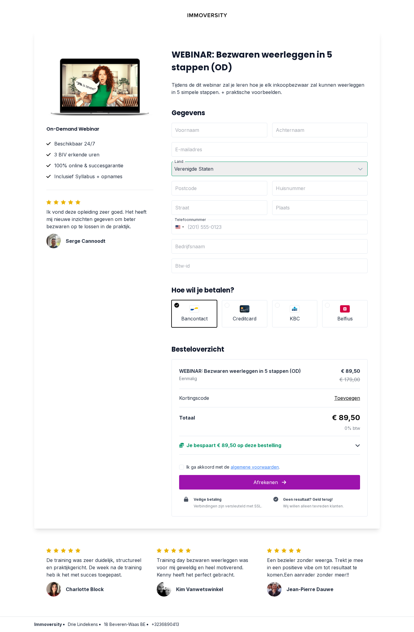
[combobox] (179, 227)
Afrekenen (266, 482)
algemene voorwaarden (255, 467)
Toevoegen (347, 398)
